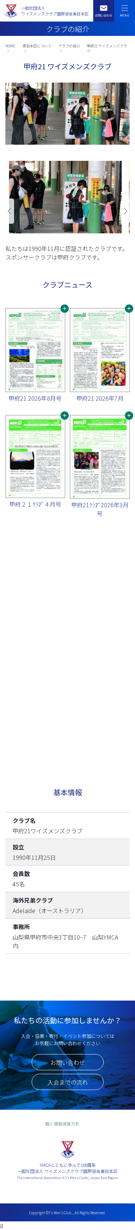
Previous (9, 211)
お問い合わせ (67, 1062)
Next (125, 211)
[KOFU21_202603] (100, 457)
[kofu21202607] (100, 350)
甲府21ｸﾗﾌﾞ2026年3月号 (100, 509)
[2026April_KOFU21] (35, 456)
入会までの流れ (68, 1082)
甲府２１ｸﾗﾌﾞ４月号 (35, 504)
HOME (10, 45)
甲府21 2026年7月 (99, 398)
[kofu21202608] (35, 350)
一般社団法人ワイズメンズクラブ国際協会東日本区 (55, 11)
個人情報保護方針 (62, 1123)
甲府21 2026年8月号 (35, 398)
